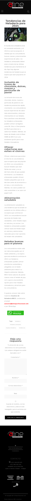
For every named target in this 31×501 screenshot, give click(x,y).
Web (15, 393)
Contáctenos (15, 451)
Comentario (15, 357)
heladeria (17, 321)
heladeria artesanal (15, 324)
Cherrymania (20, 126)
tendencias (22, 328)
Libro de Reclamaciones (15, 448)
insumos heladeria (11, 328)
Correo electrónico (15, 386)
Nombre (15, 378)
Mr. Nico (11, 126)
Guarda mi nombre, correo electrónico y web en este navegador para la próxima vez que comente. (15, 408)
